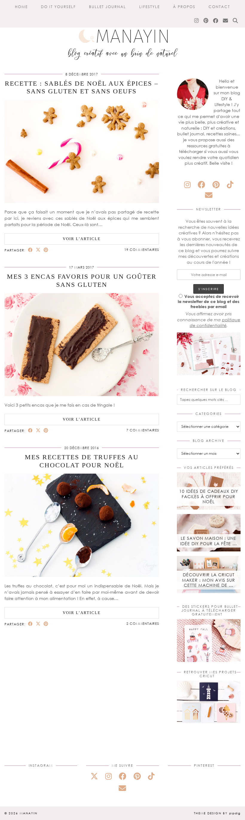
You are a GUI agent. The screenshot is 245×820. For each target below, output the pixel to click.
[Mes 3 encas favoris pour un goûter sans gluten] (81, 394)
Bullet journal (107, 6)
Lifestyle (149, 6)
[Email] (226, 21)
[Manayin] (122, 32)
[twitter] (94, 776)
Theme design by (217, 813)
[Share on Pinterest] (46, 250)
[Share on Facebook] (30, 250)
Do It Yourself (58, 6)
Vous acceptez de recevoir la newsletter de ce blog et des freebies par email (208, 301)
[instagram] (187, 184)
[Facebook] (216, 21)
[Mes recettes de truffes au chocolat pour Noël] (81, 575)
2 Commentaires (142, 623)
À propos (184, 6)
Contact (219, 6)
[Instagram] (196, 21)
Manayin (28, 813)
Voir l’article (82, 239)
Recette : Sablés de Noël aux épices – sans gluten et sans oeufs (81, 87)
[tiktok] (230, 184)
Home (21, 6)
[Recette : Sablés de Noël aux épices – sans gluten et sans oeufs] (81, 201)
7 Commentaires (142, 430)
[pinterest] (216, 184)
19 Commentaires (141, 249)
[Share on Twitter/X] (38, 250)
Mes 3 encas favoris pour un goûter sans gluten (82, 280)
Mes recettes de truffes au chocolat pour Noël (82, 461)
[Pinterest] (206, 21)
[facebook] (201, 184)
